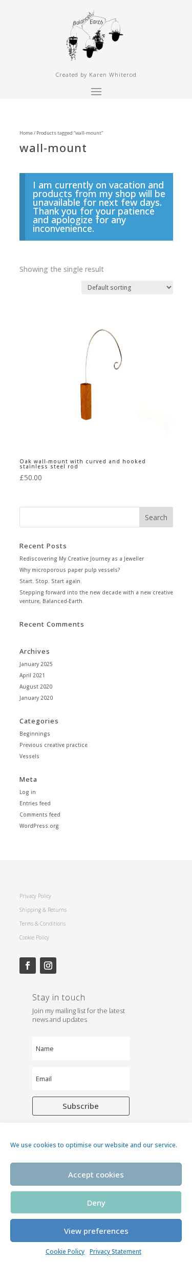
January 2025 (36, 664)
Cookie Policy (65, 1251)
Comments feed (39, 814)
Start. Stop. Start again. (50, 581)
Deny (96, 1202)
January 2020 (36, 697)
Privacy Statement (115, 1251)
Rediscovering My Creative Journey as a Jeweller (81, 558)
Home (26, 133)
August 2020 (35, 686)
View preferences (96, 1231)
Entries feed (35, 803)
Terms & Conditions (42, 923)
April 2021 (32, 675)
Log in (27, 792)
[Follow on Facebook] (27, 965)
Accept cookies (96, 1174)
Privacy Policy (35, 895)
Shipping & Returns (43, 909)
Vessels (29, 756)
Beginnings (34, 733)
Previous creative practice (53, 744)
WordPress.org (39, 825)
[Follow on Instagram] (48, 965)
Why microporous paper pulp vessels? (69, 569)
